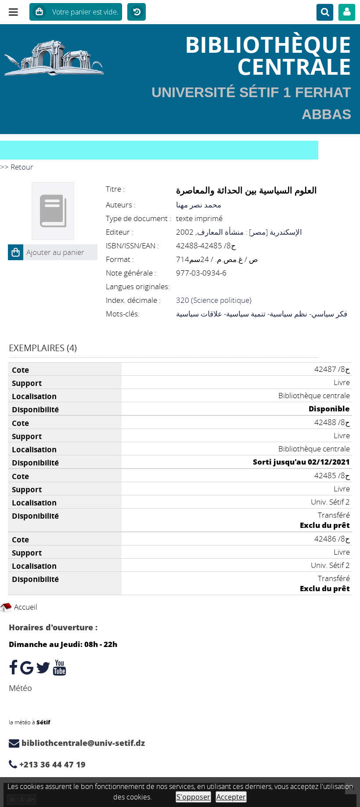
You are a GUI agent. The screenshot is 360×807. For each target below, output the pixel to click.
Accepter (231, 797)
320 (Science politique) (214, 300)
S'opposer (193, 797)
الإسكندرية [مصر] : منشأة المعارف (249, 232)
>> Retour (16, 167)
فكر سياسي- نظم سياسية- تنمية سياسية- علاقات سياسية (261, 314)
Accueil (24, 607)
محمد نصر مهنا (198, 205)
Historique (136, 12)
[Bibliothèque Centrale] (59, 55)
